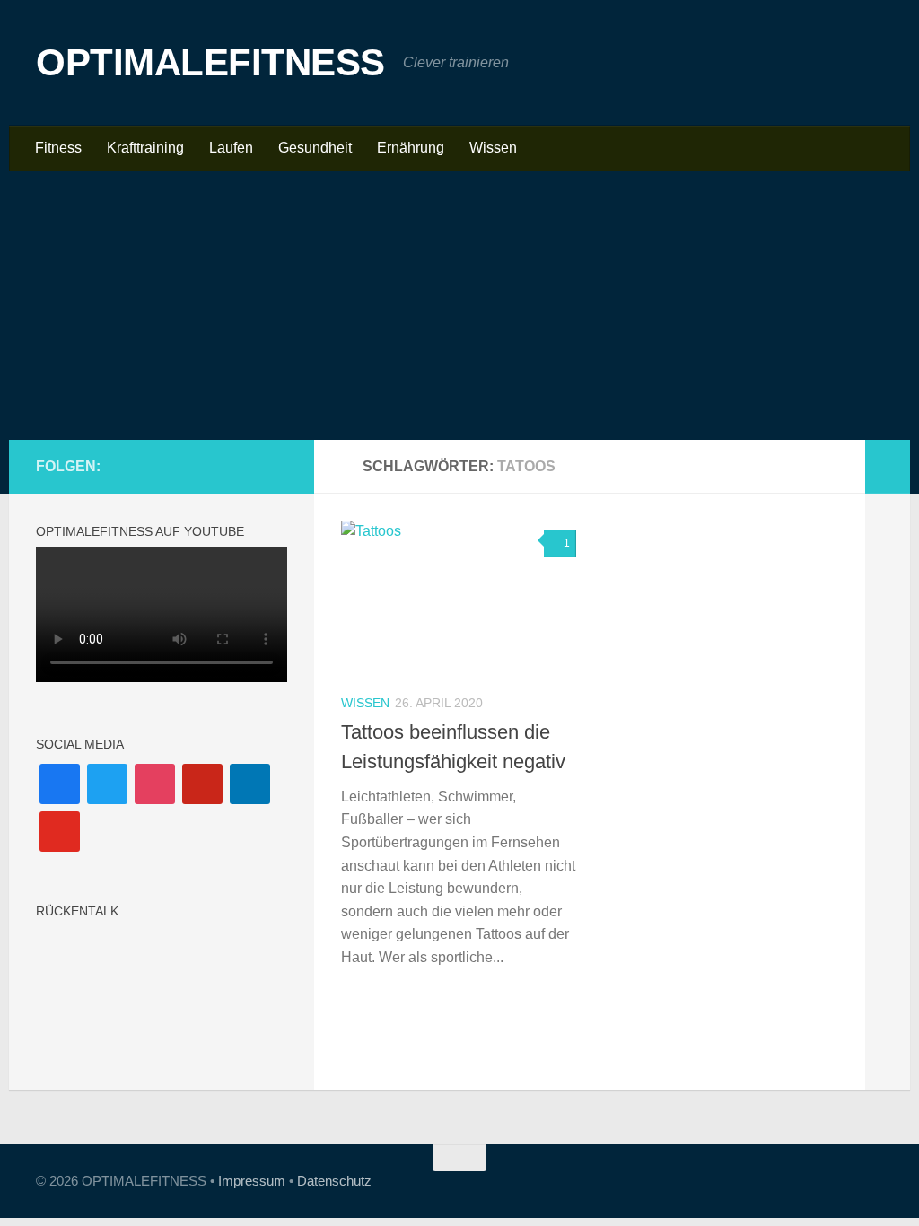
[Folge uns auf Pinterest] (219, 466)
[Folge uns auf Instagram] (190, 466)
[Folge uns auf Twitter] (276, 466)
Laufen (231, 147)
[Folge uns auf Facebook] (161, 466)
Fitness (58, 147)
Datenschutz (334, 1180)
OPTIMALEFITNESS (210, 62)
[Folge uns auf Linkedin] (247, 466)
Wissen (493, 147)
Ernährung (410, 147)
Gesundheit (315, 147)
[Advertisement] (459, 305)
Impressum (251, 1180)
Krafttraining (145, 147)
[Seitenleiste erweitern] (887, 467)
